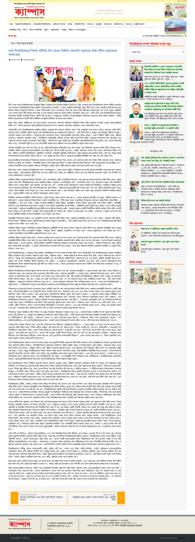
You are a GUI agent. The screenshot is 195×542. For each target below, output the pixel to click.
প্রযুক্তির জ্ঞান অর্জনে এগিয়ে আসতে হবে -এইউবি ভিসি (94, 498)
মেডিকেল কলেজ (59, 24)
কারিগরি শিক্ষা (80, 24)
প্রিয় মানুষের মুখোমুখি (25, 43)
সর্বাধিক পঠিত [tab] (138, 151)
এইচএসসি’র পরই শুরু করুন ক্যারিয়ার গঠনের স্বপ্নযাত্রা (162, 182)
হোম (11, 24)
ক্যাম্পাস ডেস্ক (15, 60)
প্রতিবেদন (117, 24)
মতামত (106, 24)
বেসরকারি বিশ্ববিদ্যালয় (41, 24)
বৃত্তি (46, 29)
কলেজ (69, 24)
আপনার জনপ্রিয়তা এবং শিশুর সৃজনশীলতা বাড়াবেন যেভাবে (41, 498)
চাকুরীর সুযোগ (139, 24)
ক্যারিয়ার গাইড (15, 29)
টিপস (25, 29)
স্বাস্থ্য (64, 29)
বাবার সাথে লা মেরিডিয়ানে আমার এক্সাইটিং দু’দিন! (159, 228)
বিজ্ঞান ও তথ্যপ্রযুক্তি (77, 29)
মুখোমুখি (99, 24)
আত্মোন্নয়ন (55, 29)
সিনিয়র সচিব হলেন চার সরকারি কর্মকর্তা (155, 200)
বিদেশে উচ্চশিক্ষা (35, 29)
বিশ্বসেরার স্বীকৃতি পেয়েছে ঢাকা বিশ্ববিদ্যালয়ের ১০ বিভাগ (160, 36)
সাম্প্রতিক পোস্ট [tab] (156, 151)
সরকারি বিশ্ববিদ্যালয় (23, 24)
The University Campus (41, 538)
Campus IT (181, 538)
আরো (128, 24)
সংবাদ (89, 24)
